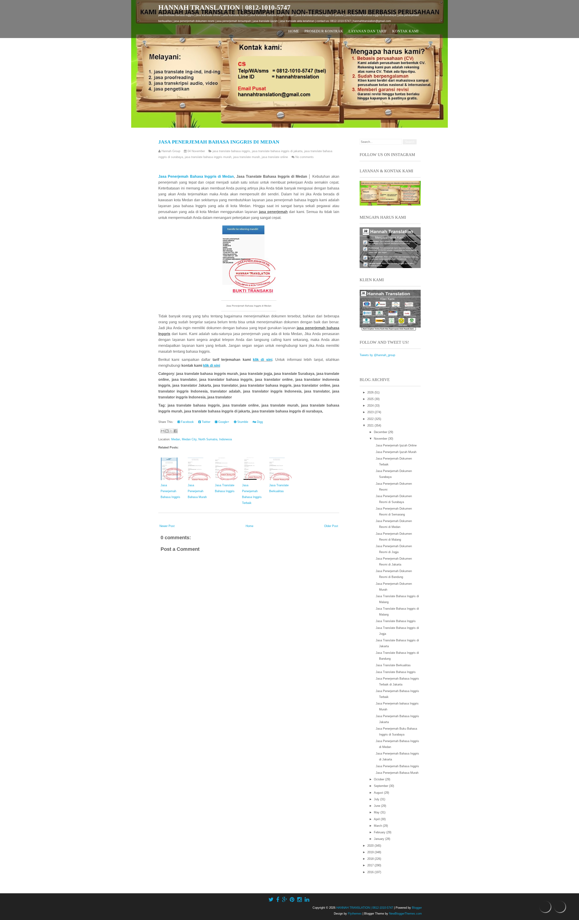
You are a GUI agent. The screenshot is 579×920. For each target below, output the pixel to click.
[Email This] (162, 431)
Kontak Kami (405, 31)
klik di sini (262, 360)
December (381, 432)
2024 (371, 405)
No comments (304, 157)
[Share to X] (171, 431)
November (381, 438)
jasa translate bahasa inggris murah (208, 157)
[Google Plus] (284, 900)
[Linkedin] (307, 900)
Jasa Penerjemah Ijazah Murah (396, 452)
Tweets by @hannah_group (377, 355)
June (377, 805)
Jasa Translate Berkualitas (393, 665)
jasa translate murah (246, 157)
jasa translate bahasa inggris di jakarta (277, 151)
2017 (371, 865)
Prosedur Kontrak (323, 31)
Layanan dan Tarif (368, 31)
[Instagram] (299, 900)
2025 (371, 399)
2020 (371, 845)
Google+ (223, 422)
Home (293, 31)
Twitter (205, 422)
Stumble (242, 422)
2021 (371, 425)
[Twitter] (270, 900)
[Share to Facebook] (175, 431)
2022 (371, 419)
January (379, 839)
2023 (371, 412)
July (377, 799)
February (380, 832)
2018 (371, 858)
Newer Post (167, 526)
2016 (371, 872)
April (377, 819)
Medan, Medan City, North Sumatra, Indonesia (201, 439)
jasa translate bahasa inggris (231, 151)
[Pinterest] (292, 900)
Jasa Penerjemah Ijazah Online (396, 445)
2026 (371, 392)
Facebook (187, 422)
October (379, 779)
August (379, 792)
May (377, 812)
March (378, 825)
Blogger (417, 907)
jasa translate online (275, 157)
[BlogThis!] (167, 431)
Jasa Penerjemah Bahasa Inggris (170, 491)
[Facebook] (277, 900)
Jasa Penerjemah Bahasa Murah (197, 491)
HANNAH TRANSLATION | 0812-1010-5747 (224, 7)
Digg (259, 422)
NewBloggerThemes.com (405, 913)
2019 (371, 852)
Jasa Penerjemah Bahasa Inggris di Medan (218, 142)
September (381, 786)
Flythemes (355, 913)
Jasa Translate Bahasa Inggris (396, 621)
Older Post (331, 526)
